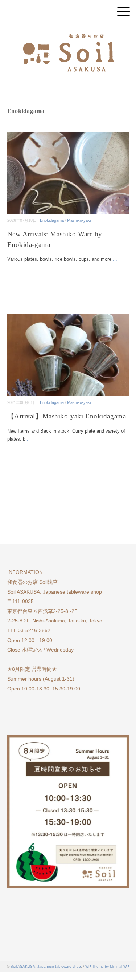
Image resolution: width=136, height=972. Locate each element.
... (115, 259)
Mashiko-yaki (79, 220)
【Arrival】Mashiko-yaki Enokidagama (66, 416)
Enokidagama (52, 220)
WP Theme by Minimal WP (107, 966)
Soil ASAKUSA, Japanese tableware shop (46, 966)
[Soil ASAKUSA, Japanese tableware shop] (68, 31)
